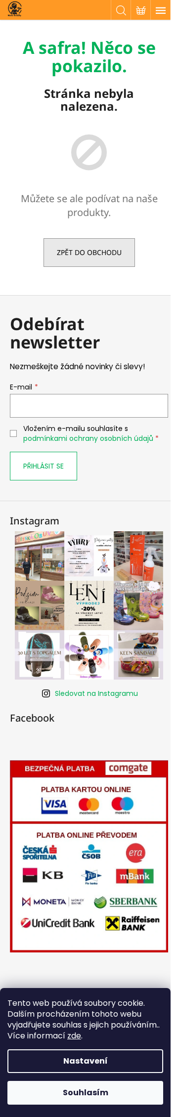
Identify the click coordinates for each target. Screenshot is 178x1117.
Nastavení (85, 1061)
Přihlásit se (43, 466)
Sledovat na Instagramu (96, 693)
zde (74, 1035)
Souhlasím (85, 1092)
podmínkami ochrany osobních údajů (88, 438)
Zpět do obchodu (89, 252)
